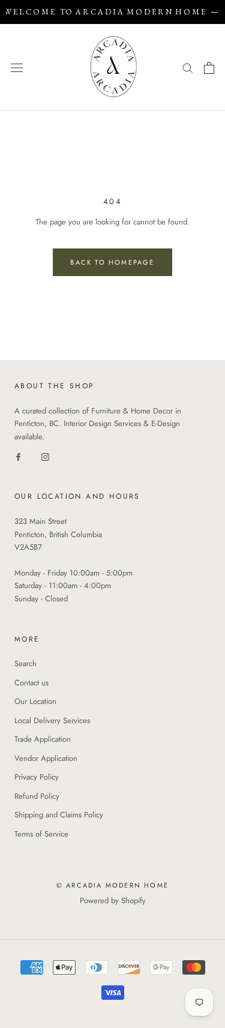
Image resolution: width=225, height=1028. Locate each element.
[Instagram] (45, 455)
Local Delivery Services (52, 720)
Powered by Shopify (113, 900)
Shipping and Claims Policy (58, 814)
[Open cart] (209, 68)
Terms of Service (41, 834)
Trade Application (42, 739)
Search (25, 663)
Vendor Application (45, 758)
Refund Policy (36, 796)
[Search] (187, 67)
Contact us (31, 682)
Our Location (35, 701)
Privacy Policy (36, 777)
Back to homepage (112, 262)
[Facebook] (18, 455)
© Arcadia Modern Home (112, 885)
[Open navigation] (17, 67)
